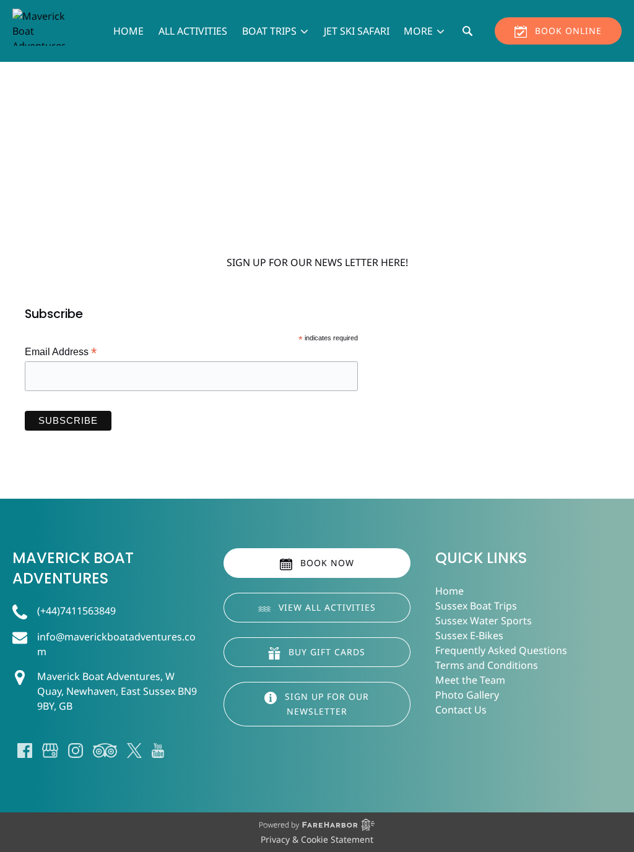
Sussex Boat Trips (476, 606)
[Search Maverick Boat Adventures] (467, 31)
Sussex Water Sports (483, 620)
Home (128, 31)
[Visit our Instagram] (75, 750)
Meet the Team (470, 680)
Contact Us (461, 709)
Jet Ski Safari (356, 31)
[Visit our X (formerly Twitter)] (134, 750)
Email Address (61, 352)
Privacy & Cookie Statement (317, 839)
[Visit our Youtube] (158, 750)
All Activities (192, 31)
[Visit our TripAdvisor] (105, 750)
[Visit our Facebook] (24, 750)
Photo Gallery (467, 695)
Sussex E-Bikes (469, 635)
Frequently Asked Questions (501, 650)
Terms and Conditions (486, 665)
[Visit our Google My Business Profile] (50, 750)
